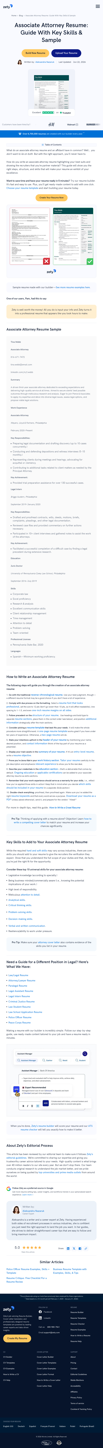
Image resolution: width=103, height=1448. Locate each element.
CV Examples (8, 1368)
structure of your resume (45, 715)
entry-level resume (84, 751)
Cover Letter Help (44, 1386)
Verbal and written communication (26, 926)
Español (32, 1426)
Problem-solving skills (20, 912)
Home (13, 15)
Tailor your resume (70, 760)
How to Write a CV (11, 1374)
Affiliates (74, 1392)
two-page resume (51, 735)
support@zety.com (52, 1332)
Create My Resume (17, 1338)
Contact (74, 1368)
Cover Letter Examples (46, 1368)
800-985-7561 (53, 1327)
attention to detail (30, 894)
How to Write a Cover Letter (48, 1380)
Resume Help (76, 1341)
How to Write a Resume (80, 1335)
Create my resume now (51, 1082)
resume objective (22, 755)
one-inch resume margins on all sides (51, 710)
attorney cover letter (49, 942)
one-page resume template (53, 731)
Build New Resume (35, 53)
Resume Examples (78, 1330)
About (73, 1357)
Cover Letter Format (45, 1374)
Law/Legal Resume (18, 975)
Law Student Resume (19, 1006)
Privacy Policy (76, 1397)
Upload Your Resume (66, 53)
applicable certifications (49, 772)
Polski (72, 1426)
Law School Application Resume (25, 1012)
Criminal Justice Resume (21, 1001)
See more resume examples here (73, 287)
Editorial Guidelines (79, 1374)
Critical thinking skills (19, 905)
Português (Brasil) (87, 1426)
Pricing (73, 1363)
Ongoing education (24, 772)
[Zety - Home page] (8, 6)
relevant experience (46, 764)
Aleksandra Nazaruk (44, 62)
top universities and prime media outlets (60, 1172)
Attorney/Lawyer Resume (21, 980)
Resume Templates (78, 1318)
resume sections (23, 719)
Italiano (62, 1426)
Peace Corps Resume (19, 1022)
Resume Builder (77, 1312)
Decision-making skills (20, 919)
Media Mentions (77, 1380)
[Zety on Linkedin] (40, 1318)
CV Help (6, 1380)
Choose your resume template (22, 188)
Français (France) (48, 1426)
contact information (36, 743)
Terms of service (77, 1403)
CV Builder (7, 1357)
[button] (98, 6)
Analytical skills (16, 900)
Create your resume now (52, 197)
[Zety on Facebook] (40, 1312)
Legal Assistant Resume (20, 991)
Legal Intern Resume (19, 996)
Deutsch (21, 1426)
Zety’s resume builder (42, 1126)
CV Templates (9, 1363)
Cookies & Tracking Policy (81, 1409)
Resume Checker (78, 1324)
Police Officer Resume (19, 1017)
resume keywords (20, 796)
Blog (21, 15)
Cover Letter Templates (46, 1363)
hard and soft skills (37, 850)
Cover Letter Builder (45, 1357)
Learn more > (27, 1195)
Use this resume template (51, 241)
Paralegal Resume (17, 985)
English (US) (8, 1426)
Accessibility (76, 1386)
